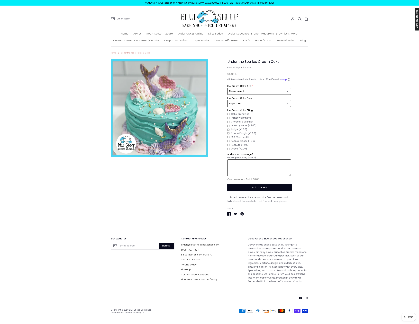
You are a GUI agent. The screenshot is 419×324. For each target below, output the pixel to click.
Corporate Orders (176, 40)
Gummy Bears (243, 125)
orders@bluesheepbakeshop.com (200, 244)
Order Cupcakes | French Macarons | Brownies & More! (263, 33)
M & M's (240, 137)
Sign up (166, 245)
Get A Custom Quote (159, 33)
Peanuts (240, 145)
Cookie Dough (243, 133)
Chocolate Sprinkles (242, 121)
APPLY (137, 33)
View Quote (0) (417, 19)
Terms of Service (190, 259)
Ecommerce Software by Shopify (127, 312)
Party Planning (286, 40)
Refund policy (189, 264)
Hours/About (263, 40)
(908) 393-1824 (190, 249)
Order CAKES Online (190, 33)
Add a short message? (240, 154)
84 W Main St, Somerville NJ (196, 254)
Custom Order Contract (195, 274)
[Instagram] (307, 298)
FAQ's (246, 40)
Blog (303, 40)
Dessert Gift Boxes (226, 40)
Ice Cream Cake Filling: (240, 110)
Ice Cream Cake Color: (240, 98)
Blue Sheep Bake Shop (239, 67)
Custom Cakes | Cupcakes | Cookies (136, 40)
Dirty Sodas (215, 33)
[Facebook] (300, 298)
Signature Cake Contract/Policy (199, 279)
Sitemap (186, 269)
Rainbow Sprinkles (241, 117)
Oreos (239, 148)
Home (124, 33)
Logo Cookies (201, 40)
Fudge (239, 129)
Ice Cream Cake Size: (239, 86)
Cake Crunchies (240, 114)
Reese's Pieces (244, 141)
